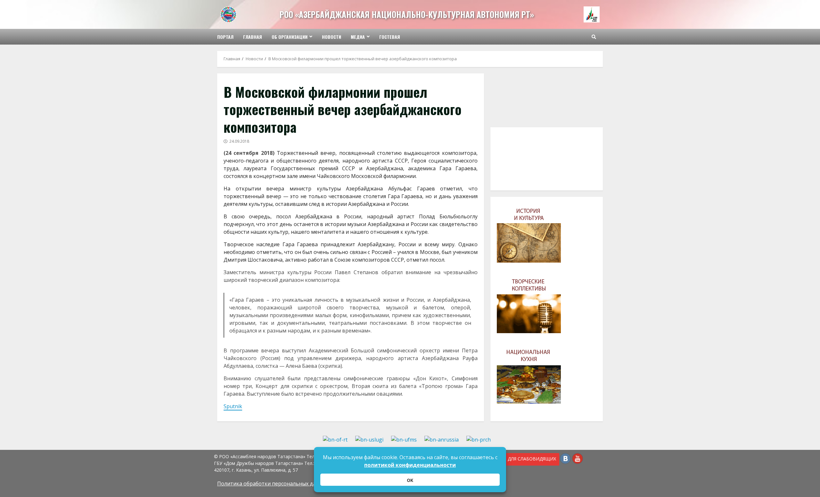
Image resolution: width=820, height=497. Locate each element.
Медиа (358, 36)
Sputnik (233, 406)
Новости (331, 36)
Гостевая (389, 36)
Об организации (290, 36)
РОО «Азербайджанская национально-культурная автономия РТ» (407, 14)
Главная (252, 36)
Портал (225, 36)
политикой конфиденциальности (410, 464)
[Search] (594, 37)
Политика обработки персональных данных (273, 483)
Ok (410, 480)
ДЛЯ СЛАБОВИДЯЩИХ (530, 459)
